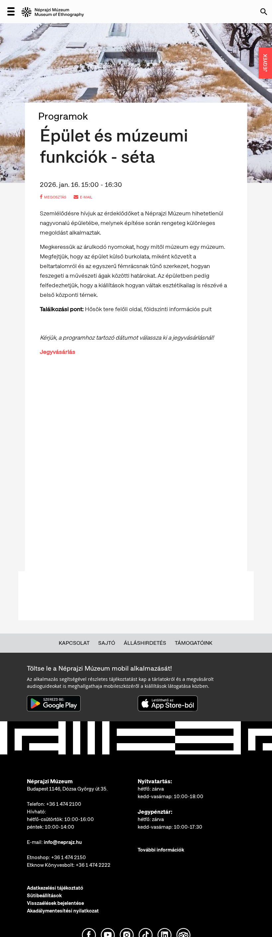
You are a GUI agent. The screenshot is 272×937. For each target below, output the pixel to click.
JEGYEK (265, 63)
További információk (161, 850)
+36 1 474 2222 (93, 865)
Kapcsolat (74, 642)
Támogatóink (193, 642)
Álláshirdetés (145, 642)
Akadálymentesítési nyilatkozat (63, 911)
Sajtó (106, 642)
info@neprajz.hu (63, 842)
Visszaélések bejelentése (55, 903)
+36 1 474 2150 (68, 857)
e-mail (86, 197)
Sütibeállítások (44, 895)
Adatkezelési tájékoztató (55, 888)
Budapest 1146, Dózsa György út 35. (67, 789)
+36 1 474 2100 (63, 804)
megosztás (55, 197)
